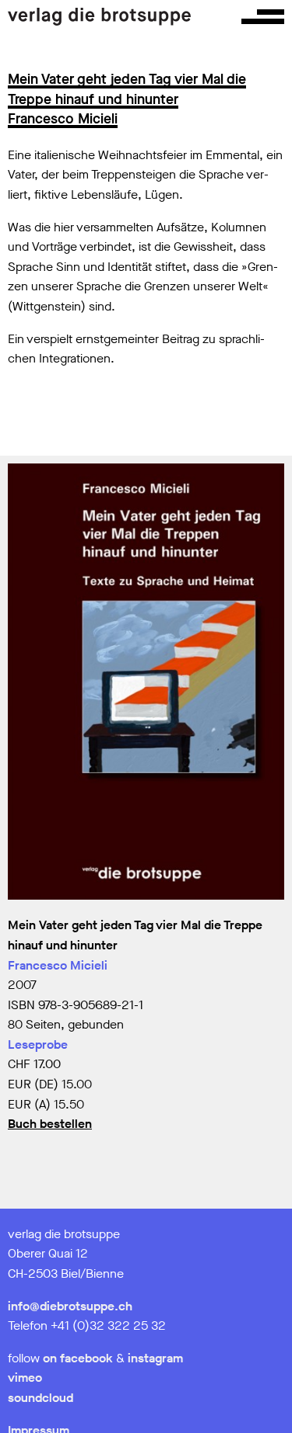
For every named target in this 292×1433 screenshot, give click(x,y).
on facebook (78, 1358)
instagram (155, 1358)
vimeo (25, 1377)
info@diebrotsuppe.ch (70, 1306)
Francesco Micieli (57, 965)
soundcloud (40, 1398)
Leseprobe (38, 1044)
